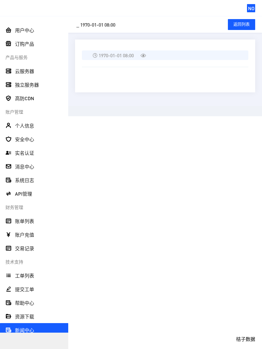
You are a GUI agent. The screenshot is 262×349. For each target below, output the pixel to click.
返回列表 (241, 24)
